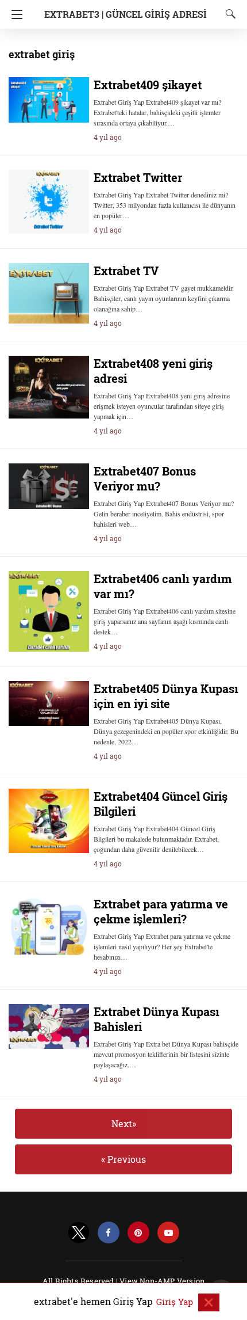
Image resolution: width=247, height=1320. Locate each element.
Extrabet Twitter (138, 177)
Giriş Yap (175, 1301)
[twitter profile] (79, 1232)
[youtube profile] (168, 1232)
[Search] (228, 13)
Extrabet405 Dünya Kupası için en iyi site (166, 696)
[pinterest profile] (138, 1232)
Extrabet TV (126, 270)
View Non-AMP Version (161, 1281)
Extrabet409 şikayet (148, 84)
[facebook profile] (108, 1232)
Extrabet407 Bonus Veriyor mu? (145, 478)
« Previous (123, 1159)
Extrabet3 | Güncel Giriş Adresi (125, 14)
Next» (123, 1123)
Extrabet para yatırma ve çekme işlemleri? (161, 911)
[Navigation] (14, 14)
